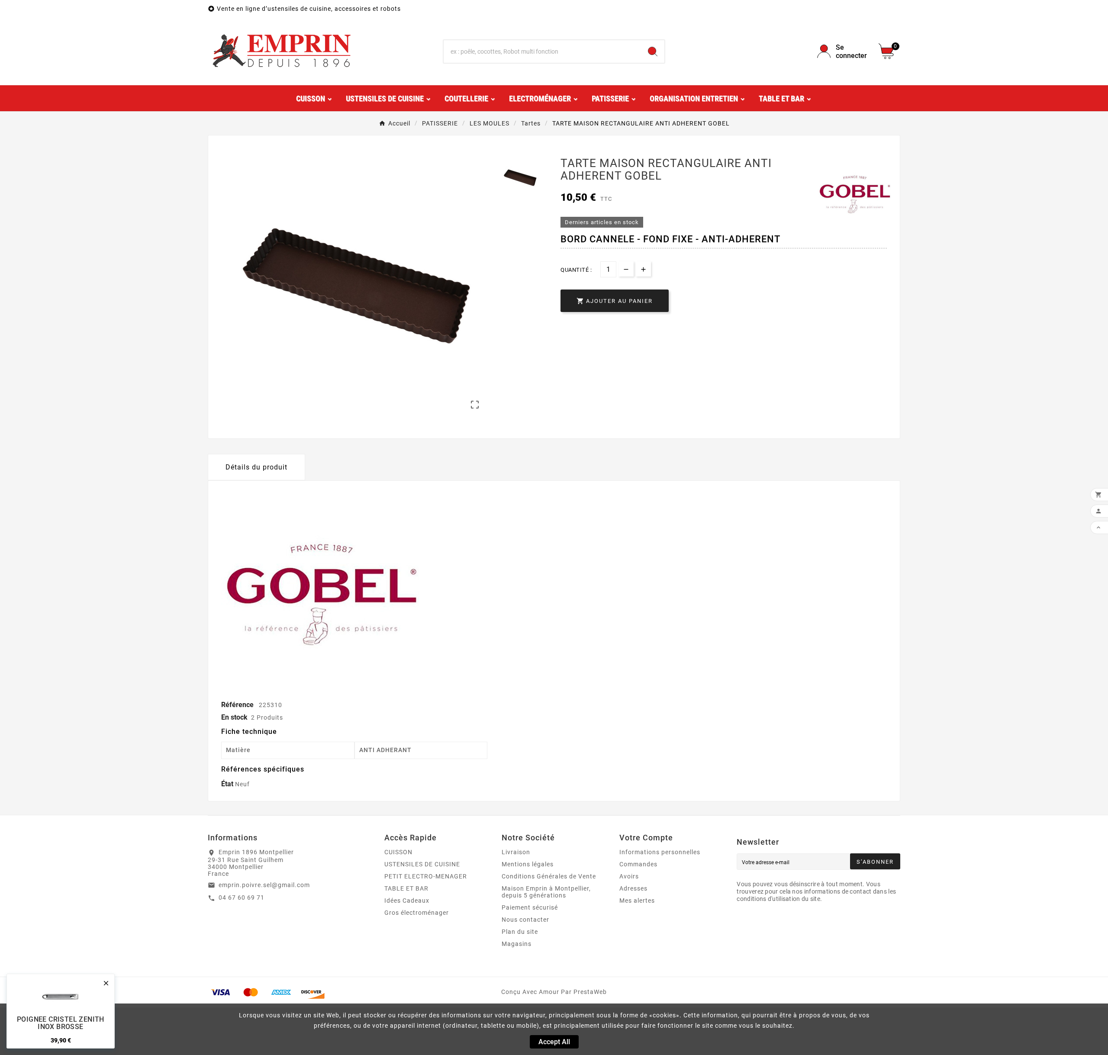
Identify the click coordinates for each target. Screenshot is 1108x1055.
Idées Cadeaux (406, 900)
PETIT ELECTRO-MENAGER (425, 876)
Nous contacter (525, 919)
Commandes (638, 864)
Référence (238, 705)
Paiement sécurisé (530, 907)
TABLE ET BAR (406, 888)
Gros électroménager (416, 912)
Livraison (516, 852)
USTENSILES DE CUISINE (422, 864)
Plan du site (520, 931)
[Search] (652, 51)
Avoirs (629, 876)
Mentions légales (528, 864)
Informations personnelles (659, 852)
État (228, 784)
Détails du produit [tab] (256, 467)
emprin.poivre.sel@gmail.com (264, 884)
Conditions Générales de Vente (549, 876)
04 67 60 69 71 (241, 897)
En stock (234, 717)
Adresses (633, 888)
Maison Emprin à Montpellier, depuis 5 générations (546, 892)
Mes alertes (637, 900)
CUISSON (398, 852)
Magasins (516, 943)
